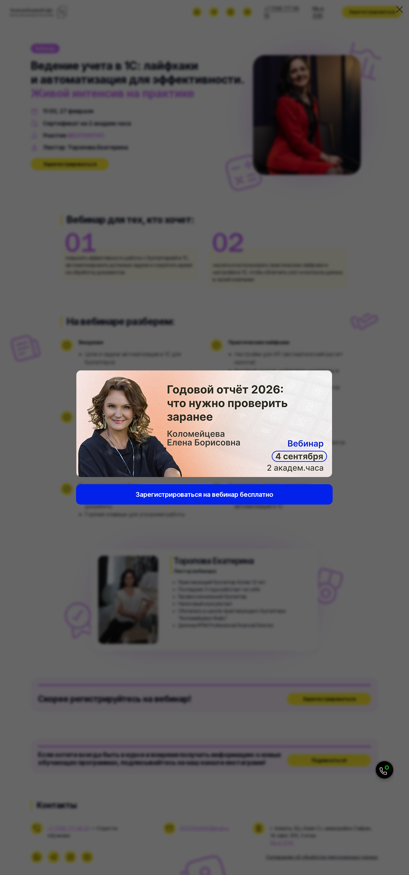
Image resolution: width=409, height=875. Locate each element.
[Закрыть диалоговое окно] (399, 9)
